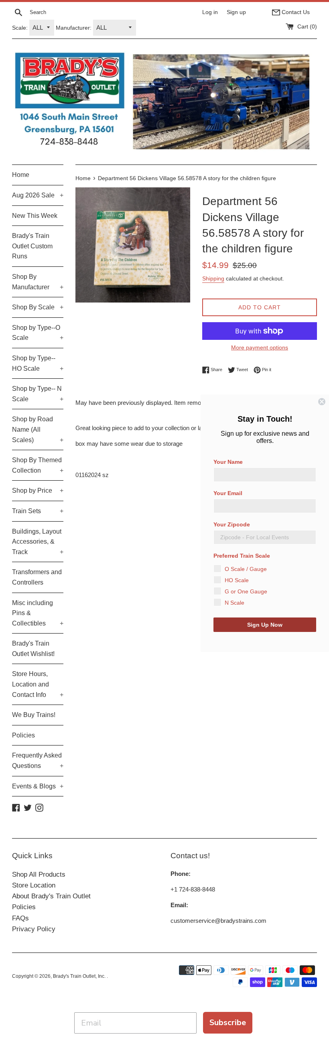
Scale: (20, 28)
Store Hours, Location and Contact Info (37, 684)
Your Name (228, 462)
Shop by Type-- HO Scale (37, 363)
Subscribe (227, 1022)
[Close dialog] (322, 402)
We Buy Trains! (33, 714)
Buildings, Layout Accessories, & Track (37, 541)
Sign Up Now (264, 625)
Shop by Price (37, 490)
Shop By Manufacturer (37, 281)
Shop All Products (38, 874)
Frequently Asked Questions (37, 760)
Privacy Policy (33, 929)
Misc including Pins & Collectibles (37, 613)
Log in (210, 12)
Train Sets (37, 511)
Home (20, 174)
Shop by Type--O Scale (37, 332)
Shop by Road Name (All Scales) (37, 429)
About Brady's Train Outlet (51, 896)
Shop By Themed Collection (37, 465)
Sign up (236, 12)
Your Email (227, 493)
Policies (23, 735)
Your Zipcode (231, 524)
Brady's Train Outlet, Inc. (80, 976)
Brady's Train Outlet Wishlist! (33, 648)
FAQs (20, 918)
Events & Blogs (37, 786)
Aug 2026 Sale (37, 195)
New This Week (34, 215)
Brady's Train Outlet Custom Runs (32, 246)
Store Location (33, 885)
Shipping (213, 278)
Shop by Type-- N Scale (37, 393)
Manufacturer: (73, 28)
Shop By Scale (37, 307)
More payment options (259, 347)
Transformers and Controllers (37, 577)
